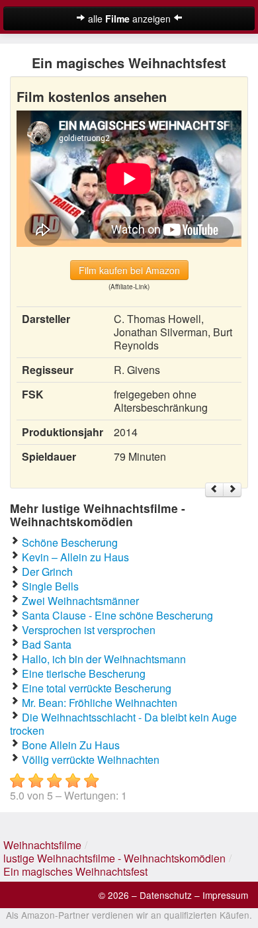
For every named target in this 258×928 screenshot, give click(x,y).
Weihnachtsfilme (42, 845)
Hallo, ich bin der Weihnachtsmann (104, 659)
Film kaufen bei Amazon (129, 270)
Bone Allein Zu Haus (71, 745)
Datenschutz (166, 895)
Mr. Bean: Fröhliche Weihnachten (99, 702)
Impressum (225, 895)
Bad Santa (46, 644)
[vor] (232, 490)
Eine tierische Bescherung (84, 673)
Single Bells (50, 586)
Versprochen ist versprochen (88, 629)
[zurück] (214, 490)
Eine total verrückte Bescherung (96, 688)
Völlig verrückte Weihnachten (90, 759)
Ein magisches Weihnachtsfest (75, 871)
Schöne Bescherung (70, 542)
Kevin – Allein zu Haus (75, 557)
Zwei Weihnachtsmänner (80, 600)
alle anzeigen (129, 18)
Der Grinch (47, 571)
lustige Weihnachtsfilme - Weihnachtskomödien (114, 858)
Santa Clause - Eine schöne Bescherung (117, 615)
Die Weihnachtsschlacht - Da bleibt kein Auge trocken (123, 724)
